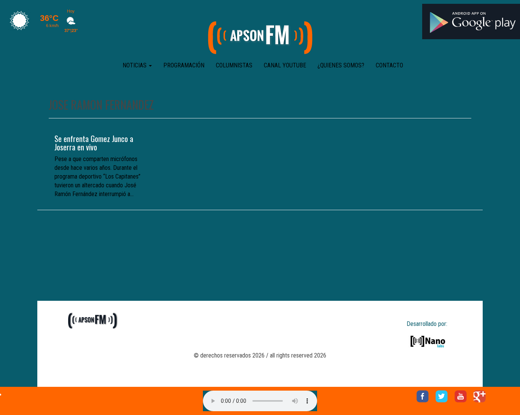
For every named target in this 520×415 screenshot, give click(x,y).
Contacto (389, 65)
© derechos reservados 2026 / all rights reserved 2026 (260, 355)
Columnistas (234, 65)
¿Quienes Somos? (340, 65)
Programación (183, 65)
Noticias (135, 65)
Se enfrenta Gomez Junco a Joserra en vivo (93, 142)
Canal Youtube (285, 65)
